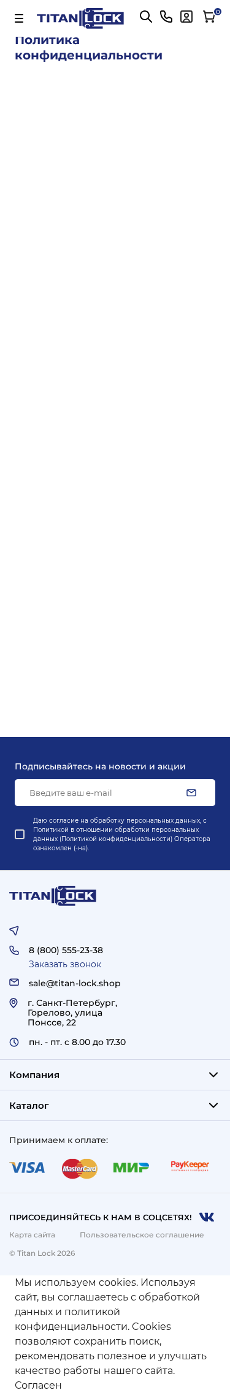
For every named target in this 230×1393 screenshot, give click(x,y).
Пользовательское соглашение (142, 1234)
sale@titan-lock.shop (75, 983)
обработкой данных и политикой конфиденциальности (107, 1311)
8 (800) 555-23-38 (66, 950)
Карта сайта (32, 1234)
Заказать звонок (65, 964)
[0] (209, 16)
